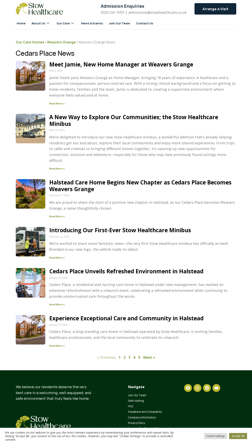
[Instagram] (197, 388)
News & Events (92, 23)
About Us (38, 23)
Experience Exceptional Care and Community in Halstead (126, 318)
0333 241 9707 (112, 12)
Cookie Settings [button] (215, 436)
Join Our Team (119, 23)
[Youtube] (216, 388)
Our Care (63, 23)
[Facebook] (188, 388)
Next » (149, 357)
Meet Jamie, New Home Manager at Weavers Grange (121, 64)
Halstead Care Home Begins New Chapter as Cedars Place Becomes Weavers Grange (140, 186)
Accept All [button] (238, 436)
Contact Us (144, 23)
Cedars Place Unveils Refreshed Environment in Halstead (126, 271)
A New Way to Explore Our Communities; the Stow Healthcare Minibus (133, 120)
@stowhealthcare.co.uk (167, 12)
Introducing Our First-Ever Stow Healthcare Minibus (120, 230)
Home (21, 23)
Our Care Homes (30, 42)
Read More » (57, 103)
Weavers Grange (61, 42)
